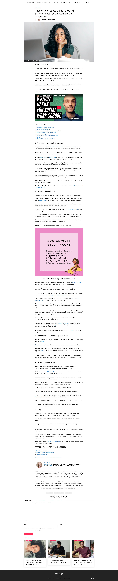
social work (49, 492)
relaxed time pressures (54, 441)
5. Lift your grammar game (42, 134)
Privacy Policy (39, 530)
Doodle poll (73, 330)
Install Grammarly (49, 371)
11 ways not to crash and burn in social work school (61, 147)
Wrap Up (38, 137)
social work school (59, 492)
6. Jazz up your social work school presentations (47, 135)
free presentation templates (42, 397)
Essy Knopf (43, 19)
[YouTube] (86, 3)
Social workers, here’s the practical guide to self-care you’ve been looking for (34, 562)
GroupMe (42, 341)
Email (25, 524)
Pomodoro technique (73, 209)
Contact (76, 2)
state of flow (42, 200)
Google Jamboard (63, 323)
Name (25, 520)
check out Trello (76, 282)
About (69, 2)
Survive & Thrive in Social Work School (45, 452)
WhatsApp (38, 345)
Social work (38, 7)
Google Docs (56, 325)
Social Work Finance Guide (42, 454)
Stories (82, 540)
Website (61, 524)
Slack (42, 350)
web (67, 220)
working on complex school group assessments (61, 295)
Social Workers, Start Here (42, 450)
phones (59, 220)
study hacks (68, 492)
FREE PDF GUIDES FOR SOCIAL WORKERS (45, 138)
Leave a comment (51, 19)
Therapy (56, 2)
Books (44, 2)
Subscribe (51, 465)
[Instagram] (88, 3)
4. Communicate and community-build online (46, 132)
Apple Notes (43, 157)
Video (49, 2)
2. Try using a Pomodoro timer (43, 129)
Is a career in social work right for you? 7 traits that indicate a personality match (83, 562)
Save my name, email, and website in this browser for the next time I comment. (39, 528)
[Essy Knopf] (30, 2)
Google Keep (52, 157)
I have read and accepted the (33, 530)
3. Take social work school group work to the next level (48, 130)
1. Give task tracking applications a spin (45, 127)
